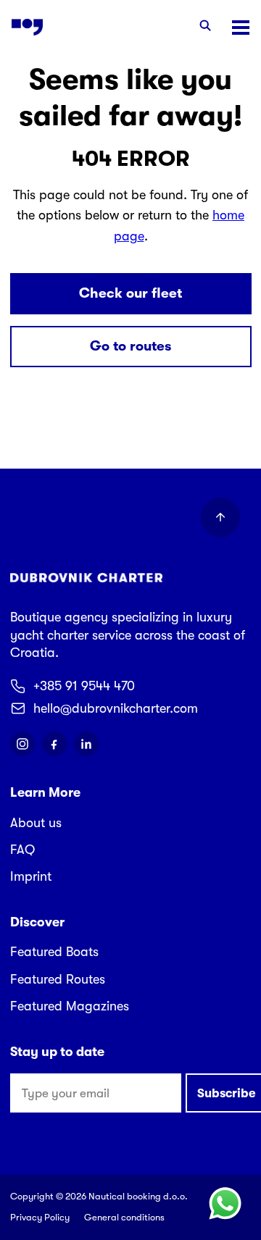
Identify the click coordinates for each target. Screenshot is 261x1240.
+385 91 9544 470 (84, 686)
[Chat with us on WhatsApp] (224, 1204)
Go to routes (130, 346)
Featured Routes (57, 979)
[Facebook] (54, 744)
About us (36, 823)
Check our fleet (130, 293)
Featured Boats (54, 951)
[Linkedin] (86, 744)
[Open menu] (240, 27)
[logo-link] (27, 27)
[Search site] (204, 27)
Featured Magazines (69, 1006)
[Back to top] (220, 517)
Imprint (30, 876)
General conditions (124, 1217)
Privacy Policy (40, 1217)
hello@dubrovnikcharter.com (115, 708)
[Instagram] (22, 744)
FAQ (22, 849)
